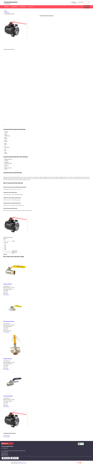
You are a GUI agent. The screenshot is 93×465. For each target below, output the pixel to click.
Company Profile (14, 6)
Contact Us (31, 6)
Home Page (6, 6)
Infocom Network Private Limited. (22, 463)
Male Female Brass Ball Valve (8, 321)
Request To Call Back (6, 436)
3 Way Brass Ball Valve (7, 358)
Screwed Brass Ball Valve (8, 396)
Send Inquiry (87, 6)
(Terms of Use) (25, 462)
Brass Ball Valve (7, 12)
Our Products (23, 6)
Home (5, 10)
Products (6, 11)
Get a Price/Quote (6, 294)
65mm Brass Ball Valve (7, 284)
